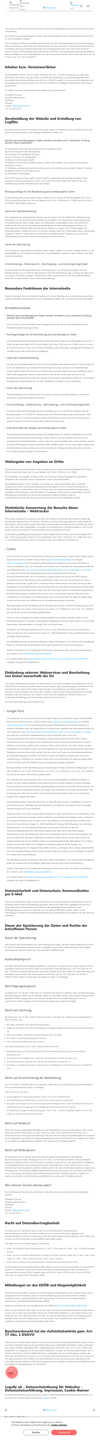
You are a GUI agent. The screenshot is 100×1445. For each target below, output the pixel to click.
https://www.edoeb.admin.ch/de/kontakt (70, 1305)
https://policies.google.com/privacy (38, 653)
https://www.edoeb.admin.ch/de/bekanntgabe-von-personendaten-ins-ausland (58, 570)
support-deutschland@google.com (60, 559)
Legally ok (46, 1398)
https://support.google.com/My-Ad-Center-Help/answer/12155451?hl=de (58, 659)
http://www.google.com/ (17, 563)
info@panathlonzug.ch (20, 106)
